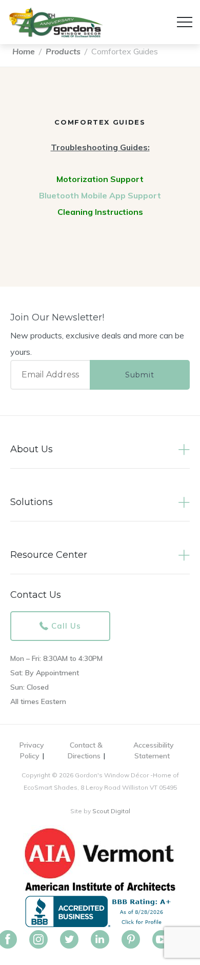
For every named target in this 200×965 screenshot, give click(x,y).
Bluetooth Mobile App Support (100, 195)
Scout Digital (111, 811)
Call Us (66, 626)
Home (23, 51)
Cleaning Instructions (100, 212)
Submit (139, 374)
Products (63, 51)
